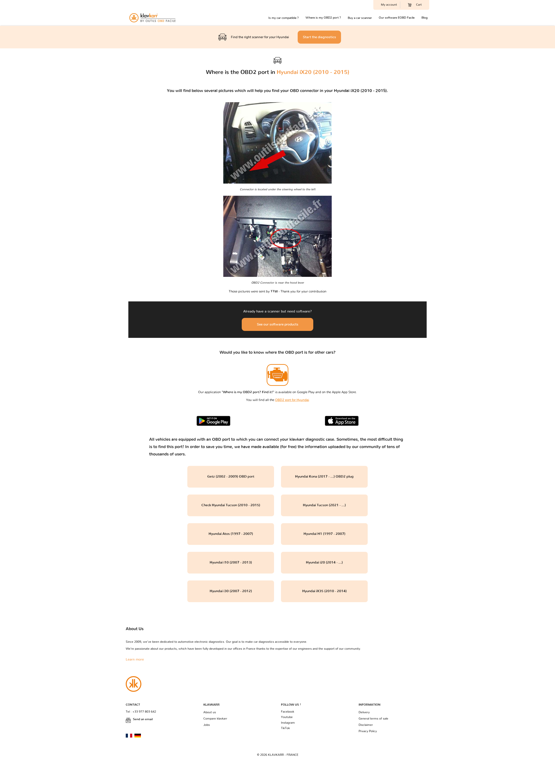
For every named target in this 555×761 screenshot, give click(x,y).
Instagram (288, 722)
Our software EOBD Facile (397, 18)
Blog (424, 18)
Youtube (287, 717)
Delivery (364, 712)
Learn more (135, 659)
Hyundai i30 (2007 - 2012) (231, 591)
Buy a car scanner (360, 18)
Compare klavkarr (215, 718)
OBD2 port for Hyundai (292, 400)
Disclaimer (366, 724)
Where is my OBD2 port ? (323, 18)
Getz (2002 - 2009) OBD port (230, 476)
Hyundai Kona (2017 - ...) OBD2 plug (324, 476)
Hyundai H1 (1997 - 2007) (324, 534)
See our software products (277, 324)
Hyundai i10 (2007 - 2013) (231, 562)
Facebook (287, 711)
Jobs (206, 724)
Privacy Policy (368, 731)
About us (209, 712)
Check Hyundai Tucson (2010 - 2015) (230, 505)
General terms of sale (373, 718)
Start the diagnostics (319, 37)
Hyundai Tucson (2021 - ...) (324, 505)
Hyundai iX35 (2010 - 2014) (324, 591)
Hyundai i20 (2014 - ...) (324, 562)
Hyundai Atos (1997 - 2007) (231, 534)
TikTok (285, 728)
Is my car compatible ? (283, 18)
